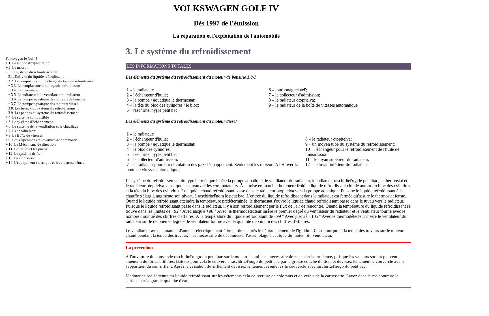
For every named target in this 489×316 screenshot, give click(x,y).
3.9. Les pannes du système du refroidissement (43, 113)
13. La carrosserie (21, 158)
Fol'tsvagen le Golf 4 (21, 58)
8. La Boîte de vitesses (25, 135)
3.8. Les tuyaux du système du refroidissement (43, 108)
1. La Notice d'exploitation (29, 63)
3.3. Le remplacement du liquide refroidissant (45, 85)
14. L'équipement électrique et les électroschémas (46, 162)
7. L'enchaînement (22, 131)
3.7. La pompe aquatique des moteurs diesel (44, 104)
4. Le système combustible (28, 117)
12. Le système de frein (26, 153)
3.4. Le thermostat (24, 90)
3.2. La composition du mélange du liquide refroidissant (51, 81)
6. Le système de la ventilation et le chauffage (43, 126)
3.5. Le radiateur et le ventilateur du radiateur (45, 95)
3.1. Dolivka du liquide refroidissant (36, 76)
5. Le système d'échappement (30, 122)
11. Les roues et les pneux (28, 149)
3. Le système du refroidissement (32, 72)
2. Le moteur (18, 67)
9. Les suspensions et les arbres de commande (43, 140)
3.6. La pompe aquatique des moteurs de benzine (48, 99)
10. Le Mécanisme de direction (32, 144)
